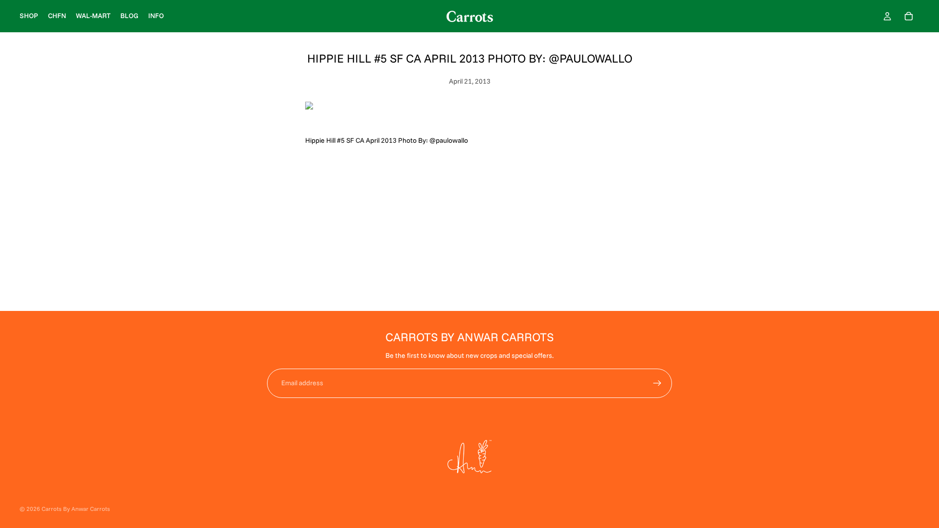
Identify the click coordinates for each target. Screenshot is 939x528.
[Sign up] (657, 383)
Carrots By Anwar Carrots (76, 508)
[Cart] (908, 16)
